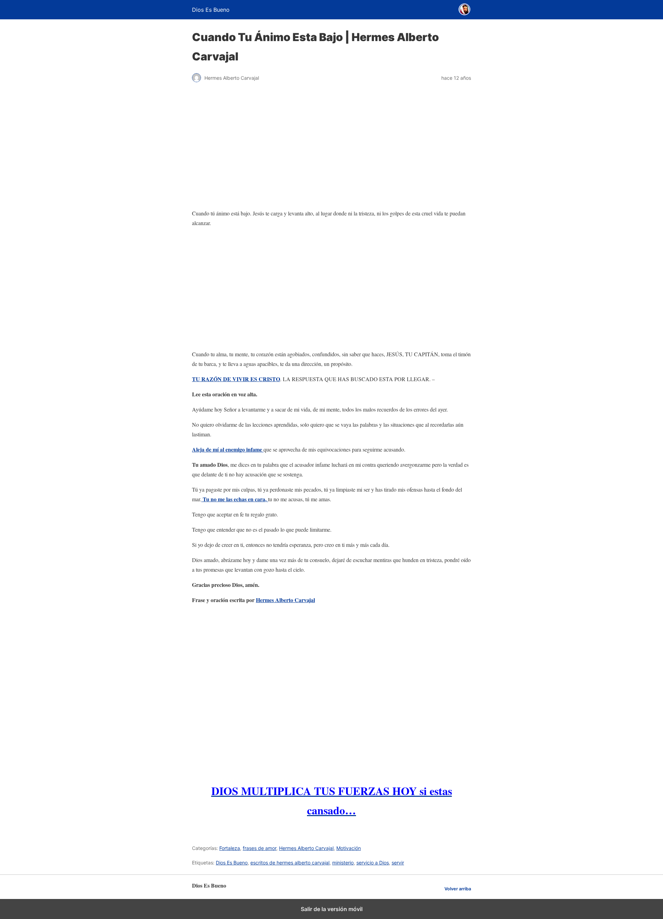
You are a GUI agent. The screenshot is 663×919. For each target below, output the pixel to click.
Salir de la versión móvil (332, 909)
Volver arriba (457, 888)
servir (398, 862)
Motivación (348, 848)
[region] (331, 288)
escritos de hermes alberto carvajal (289, 862)
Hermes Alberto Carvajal (285, 600)
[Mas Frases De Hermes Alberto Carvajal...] (331, 692)
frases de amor (259, 848)
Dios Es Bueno (232, 862)
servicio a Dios (372, 862)
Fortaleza (229, 848)
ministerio (343, 862)
